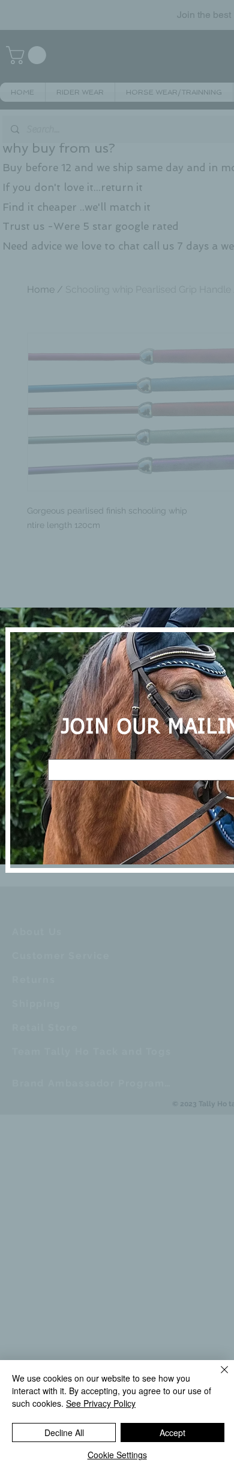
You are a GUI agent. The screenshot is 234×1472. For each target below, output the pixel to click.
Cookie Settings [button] (117, 1455)
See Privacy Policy (101, 1403)
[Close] (217, 1376)
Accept (172, 1432)
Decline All (64, 1432)
